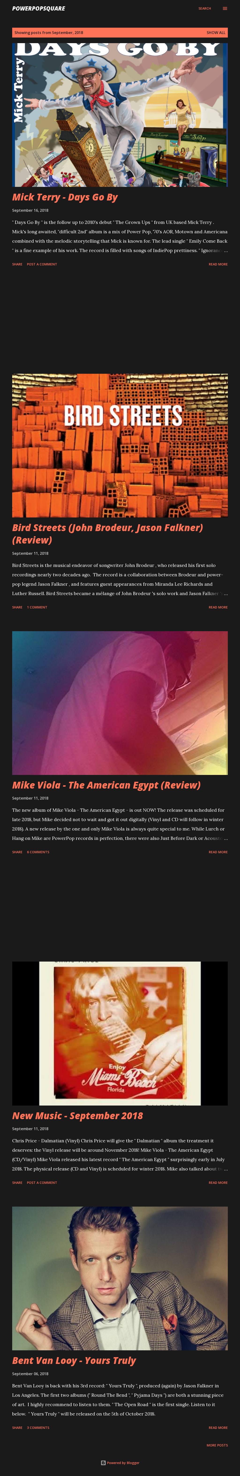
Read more (218, 264)
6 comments (38, 852)
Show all (216, 32)
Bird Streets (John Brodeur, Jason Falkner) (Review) (107, 533)
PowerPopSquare (38, 8)
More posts (217, 1445)
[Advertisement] (120, 321)
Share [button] (17, 264)
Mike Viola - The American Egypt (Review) (106, 784)
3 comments (38, 1427)
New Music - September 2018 (77, 1115)
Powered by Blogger (122, 1463)
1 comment (37, 607)
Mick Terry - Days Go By (65, 196)
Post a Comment (42, 264)
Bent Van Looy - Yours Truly (74, 1360)
